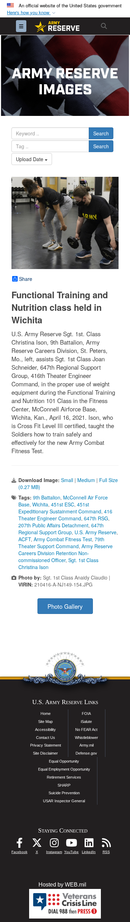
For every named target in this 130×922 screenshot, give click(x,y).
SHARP (64, 785)
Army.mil (86, 745)
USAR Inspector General (64, 801)
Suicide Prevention (64, 793)
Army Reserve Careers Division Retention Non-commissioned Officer (65, 553)
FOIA (86, 713)
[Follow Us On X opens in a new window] (36, 845)
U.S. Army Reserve (95, 532)
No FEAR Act (86, 729)
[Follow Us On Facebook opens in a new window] (19, 845)
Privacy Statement (45, 745)
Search (101, 133)
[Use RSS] (106, 845)
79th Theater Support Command (61, 543)
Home (46, 713)
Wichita (40, 504)
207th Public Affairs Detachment (53, 525)
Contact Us (45, 737)
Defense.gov (86, 753)
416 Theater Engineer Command (65, 515)
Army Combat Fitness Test (63, 539)
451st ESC (62, 504)
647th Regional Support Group (61, 529)
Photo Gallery (65, 606)
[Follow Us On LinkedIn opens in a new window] (88, 845)
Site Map (45, 721)
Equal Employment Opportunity (64, 769)
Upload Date (30, 159)
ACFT (24, 539)
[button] (32, 12)
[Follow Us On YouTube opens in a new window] (71, 845)
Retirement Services (64, 777)
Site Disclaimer (45, 753)
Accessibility (45, 729)
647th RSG (96, 518)
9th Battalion (46, 497)
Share (25, 279)
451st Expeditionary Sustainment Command (59, 508)
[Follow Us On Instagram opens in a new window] (54, 845)
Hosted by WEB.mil (62, 885)
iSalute (86, 721)
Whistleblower (86, 737)
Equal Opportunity (64, 761)
